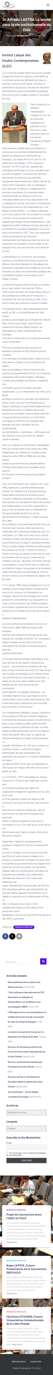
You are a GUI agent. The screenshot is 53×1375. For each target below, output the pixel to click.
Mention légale (19, 1362)
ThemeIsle (36, 1368)
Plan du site (35, 1362)
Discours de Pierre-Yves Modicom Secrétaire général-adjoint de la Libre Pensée (25, 1082)
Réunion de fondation (23, 927)
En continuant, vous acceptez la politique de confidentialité (26, 1154)
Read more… (12, 1242)
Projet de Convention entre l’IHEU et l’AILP (24, 1216)
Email (8, 1143)
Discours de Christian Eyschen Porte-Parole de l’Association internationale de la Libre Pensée (26, 1052)
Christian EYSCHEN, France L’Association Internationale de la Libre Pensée (25, 1320)
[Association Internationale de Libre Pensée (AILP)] (9, 5)
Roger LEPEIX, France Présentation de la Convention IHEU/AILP (26, 1269)
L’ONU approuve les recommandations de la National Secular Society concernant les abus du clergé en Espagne (27, 1017)
